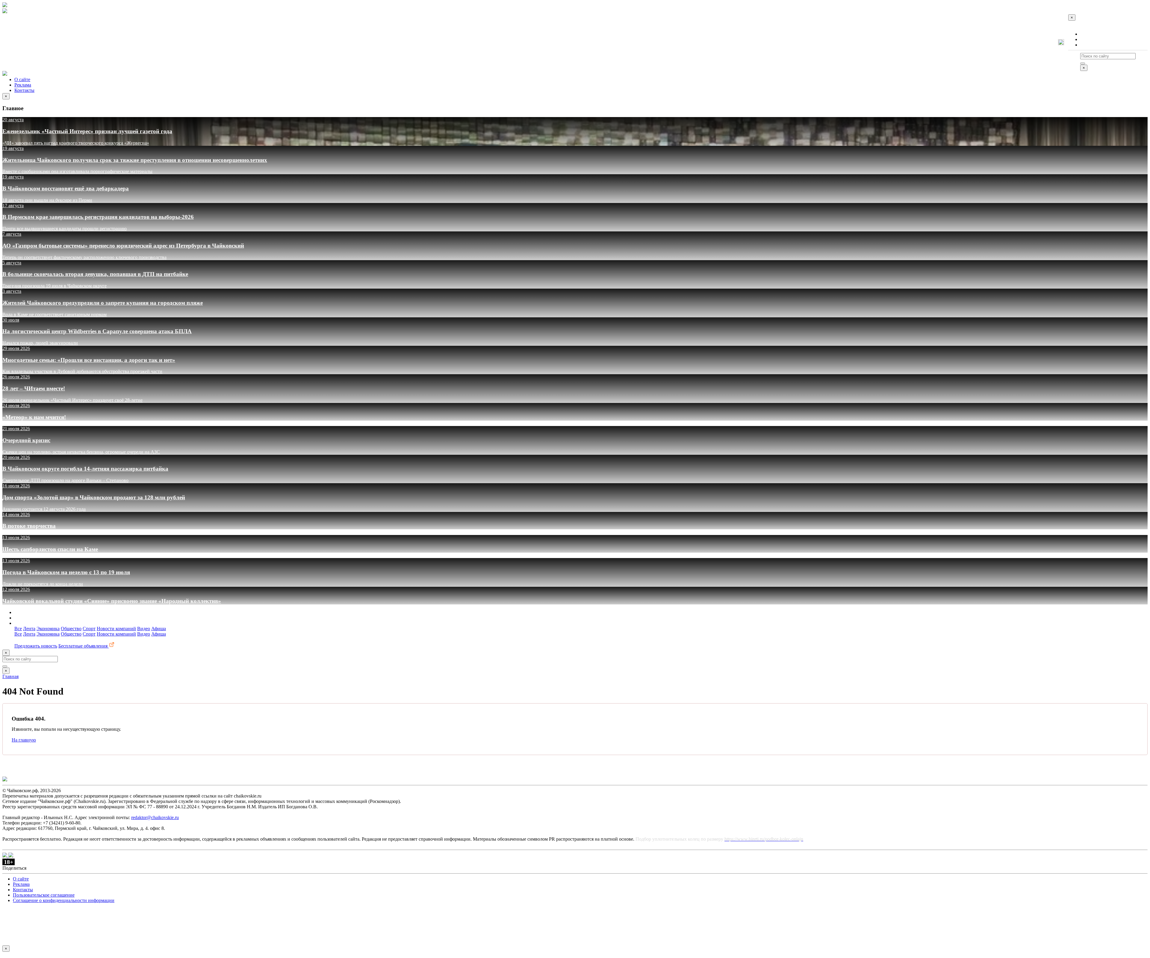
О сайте (1088, 34)
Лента (29, 628)
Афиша (158, 628)
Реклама (1088, 39)
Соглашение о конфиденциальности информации (63, 900)
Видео (143, 628)
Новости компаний (116, 628)
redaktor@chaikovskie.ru (155, 817)
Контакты (1090, 44)
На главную (24, 739)
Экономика (48, 628)
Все (18, 628)
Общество (71, 628)
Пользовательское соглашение (44, 895)
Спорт (89, 628)
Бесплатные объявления (83, 645)
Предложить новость (35, 645)
